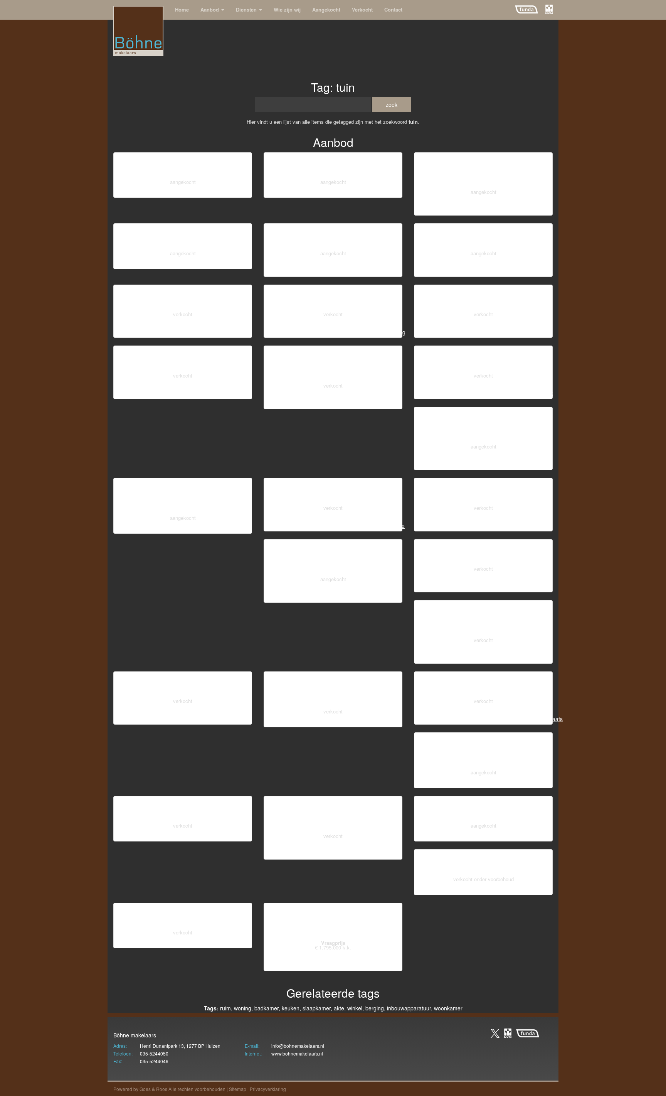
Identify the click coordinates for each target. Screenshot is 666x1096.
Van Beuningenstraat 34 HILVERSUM (483, 426)
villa (486, 782)
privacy (427, 271)
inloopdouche (333, 332)
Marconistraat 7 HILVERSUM (333, 167)
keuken (360, 271)
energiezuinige (434, 525)
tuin (242, 192)
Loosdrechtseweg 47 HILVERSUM (183, 497)
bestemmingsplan (292, 597)
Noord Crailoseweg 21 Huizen (183, 917)
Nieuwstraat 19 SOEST (182, 237)
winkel (167, 192)
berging (187, 192)
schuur (368, 192)
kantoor (173, 263)
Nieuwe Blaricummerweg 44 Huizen (333, 922)
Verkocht (362, 9)
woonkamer (448, 1008)
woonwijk (146, 192)
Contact (393, 9)
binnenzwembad (309, 965)
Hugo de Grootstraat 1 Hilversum (483, 686)
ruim (225, 1008)
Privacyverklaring (268, 1089)
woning (242, 1008)
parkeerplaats (205, 528)
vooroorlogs (431, 210)
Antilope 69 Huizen (333, 492)
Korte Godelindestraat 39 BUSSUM (483, 172)
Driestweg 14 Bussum (182, 810)
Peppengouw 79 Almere (483, 299)
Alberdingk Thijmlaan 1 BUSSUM (483, 810)
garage (502, 271)
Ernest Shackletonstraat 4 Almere (333, 815)
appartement (183, 332)
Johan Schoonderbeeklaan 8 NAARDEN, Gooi (483, 752)
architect (448, 464)
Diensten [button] (247, 9)
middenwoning (217, 192)
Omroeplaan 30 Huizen (483, 360)
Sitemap (237, 1089)
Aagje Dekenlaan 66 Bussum (183, 299)
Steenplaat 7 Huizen (183, 360)
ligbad (211, 263)
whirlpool (232, 263)
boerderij (186, 836)
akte (384, 192)
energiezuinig (471, 525)
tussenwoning (328, 192)
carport (386, 597)
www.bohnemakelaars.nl (297, 1053)
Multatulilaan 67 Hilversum (483, 863)
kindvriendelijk (484, 210)
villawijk (219, 942)
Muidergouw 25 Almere (183, 686)
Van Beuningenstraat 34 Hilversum (483, 619)
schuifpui (298, 403)
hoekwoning (535, 332)
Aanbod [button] (210, 9)
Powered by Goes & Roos (140, 1089)
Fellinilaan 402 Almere (333, 299)
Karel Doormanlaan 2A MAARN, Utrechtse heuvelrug (333, 558)
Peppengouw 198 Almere (483, 492)
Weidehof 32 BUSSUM (182, 167)
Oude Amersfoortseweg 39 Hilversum (333, 691)
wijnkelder (446, 393)
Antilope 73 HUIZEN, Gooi (483, 237)
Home (182, 9)
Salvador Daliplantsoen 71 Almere (333, 365)
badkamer (538, 210)
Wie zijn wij (287, 9)
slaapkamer (386, 271)
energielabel (150, 332)
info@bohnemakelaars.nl (297, 1045)
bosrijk (367, 597)
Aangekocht (326, 9)
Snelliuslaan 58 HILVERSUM (333, 237)
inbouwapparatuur (409, 1008)
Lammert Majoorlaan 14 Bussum (483, 553)
